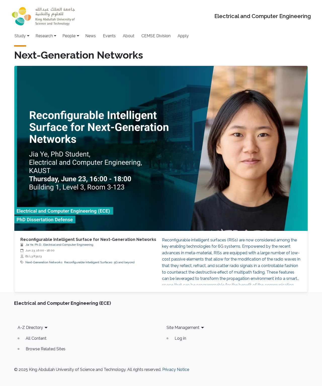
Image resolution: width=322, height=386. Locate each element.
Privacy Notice (175, 369)
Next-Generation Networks (43, 262)
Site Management (183, 327)
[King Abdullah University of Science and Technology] (43, 16)
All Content (36, 338)
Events (109, 35)
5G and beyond (124, 262)
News (90, 35)
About (128, 35)
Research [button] (44, 35)
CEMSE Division (156, 35)
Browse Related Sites (45, 349)
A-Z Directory (30, 327)
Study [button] (20, 35)
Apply (183, 35)
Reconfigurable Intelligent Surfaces (88, 262)
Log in (180, 338)
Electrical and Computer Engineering (262, 16)
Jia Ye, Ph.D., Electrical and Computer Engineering (59, 244)
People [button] (68, 35)
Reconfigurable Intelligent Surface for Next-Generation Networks (88, 239)
